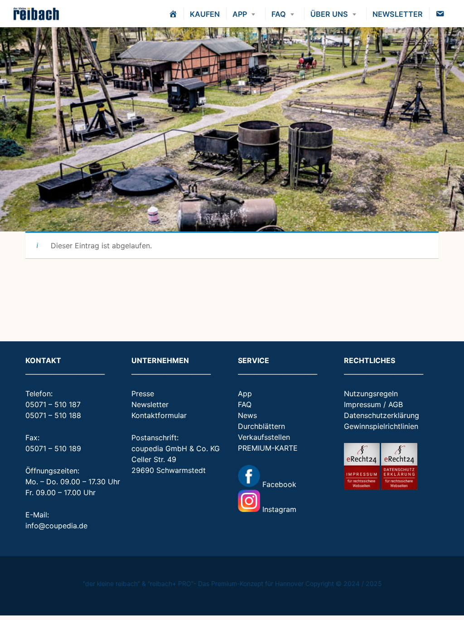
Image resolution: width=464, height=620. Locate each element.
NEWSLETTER (397, 14)
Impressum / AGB (373, 404)
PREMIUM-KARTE (268, 448)
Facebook (278, 484)
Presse (142, 393)
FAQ (278, 14)
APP (239, 14)
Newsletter (150, 404)
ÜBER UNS (329, 14)
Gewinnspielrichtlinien (381, 426)
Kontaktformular (159, 415)
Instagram (278, 509)
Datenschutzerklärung (381, 415)
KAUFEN (205, 14)
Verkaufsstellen (264, 437)
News (247, 415)
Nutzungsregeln (371, 393)
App (245, 393)
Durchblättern (261, 426)
